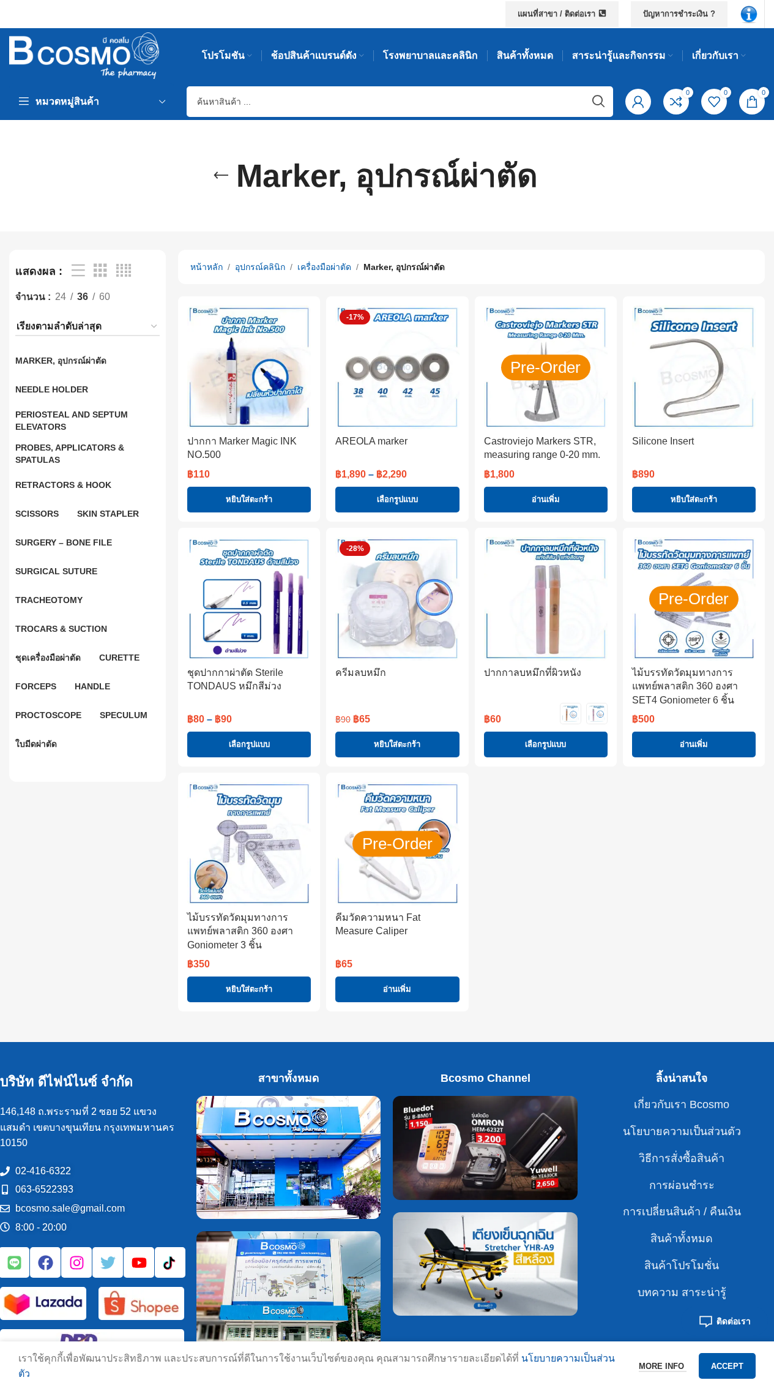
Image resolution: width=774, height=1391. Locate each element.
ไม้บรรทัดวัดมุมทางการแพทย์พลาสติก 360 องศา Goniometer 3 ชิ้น (240, 931)
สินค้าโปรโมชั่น (681, 1265)
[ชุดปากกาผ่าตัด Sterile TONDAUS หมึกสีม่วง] (249, 599)
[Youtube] (139, 1262)
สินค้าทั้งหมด (681, 1238)
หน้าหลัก (206, 267)
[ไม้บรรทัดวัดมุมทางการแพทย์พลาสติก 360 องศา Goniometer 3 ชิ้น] (249, 843)
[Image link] (749, 13)
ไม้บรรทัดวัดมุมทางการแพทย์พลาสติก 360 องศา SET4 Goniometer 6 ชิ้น (685, 686)
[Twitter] (107, 1262)
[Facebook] (45, 1262)
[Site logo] (84, 55)
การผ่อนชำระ (682, 1185)
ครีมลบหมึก (360, 672)
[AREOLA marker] (397, 367)
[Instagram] (76, 1262)
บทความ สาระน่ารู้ (682, 1292)
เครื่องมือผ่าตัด (324, 267)
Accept (727, 1366)
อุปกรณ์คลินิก (260, 267)
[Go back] (221, 175)
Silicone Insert (663, 441)
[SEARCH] (597, 101)
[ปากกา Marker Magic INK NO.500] (249, 367)
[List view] (78, 271)
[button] (249, 499)
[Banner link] (288, 1157)
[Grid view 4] (123, 271)
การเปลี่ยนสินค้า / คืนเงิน (682, 1211)
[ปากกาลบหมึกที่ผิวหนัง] (546, 599)
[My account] (638, 101)
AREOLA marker (371, 441)
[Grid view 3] (100, 271)
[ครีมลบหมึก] (397, 599)
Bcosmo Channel (485, 1078)
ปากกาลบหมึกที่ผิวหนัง (532, 672)
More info (663, 1366)
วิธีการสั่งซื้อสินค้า (681, 1158)
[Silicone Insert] (694, 367)
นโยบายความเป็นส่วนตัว (682, 1131)
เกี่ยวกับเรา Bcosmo (681, 1104)
